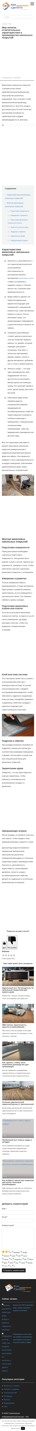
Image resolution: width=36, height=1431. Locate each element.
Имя (4, 1209)
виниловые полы (26, 278)
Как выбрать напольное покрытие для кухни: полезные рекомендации (18, 1182)
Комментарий (8, 1225)
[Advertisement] (18, 58)
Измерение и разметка (19, 215)
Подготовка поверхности (20, 211)
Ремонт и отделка (11, 1389)
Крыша (7, 1400)
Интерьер (8, 1396)
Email (5, 1217)
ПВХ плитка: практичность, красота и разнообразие (14, 1026)
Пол (5, 1406)
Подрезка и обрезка (18, 232)
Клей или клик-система (19, 227)
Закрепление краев (18, 236)
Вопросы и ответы (12, 1386)
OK (23, 1428)
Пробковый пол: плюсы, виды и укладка (17, 1141)
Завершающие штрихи (19, 240)
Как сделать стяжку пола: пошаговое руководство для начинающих (15, 1065)
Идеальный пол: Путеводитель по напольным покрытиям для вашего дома (18, 990)
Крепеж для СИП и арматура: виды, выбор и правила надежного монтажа (23, 1307)
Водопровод (9, 1403)
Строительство (10, 1393)
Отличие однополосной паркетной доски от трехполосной (18, 1103)
